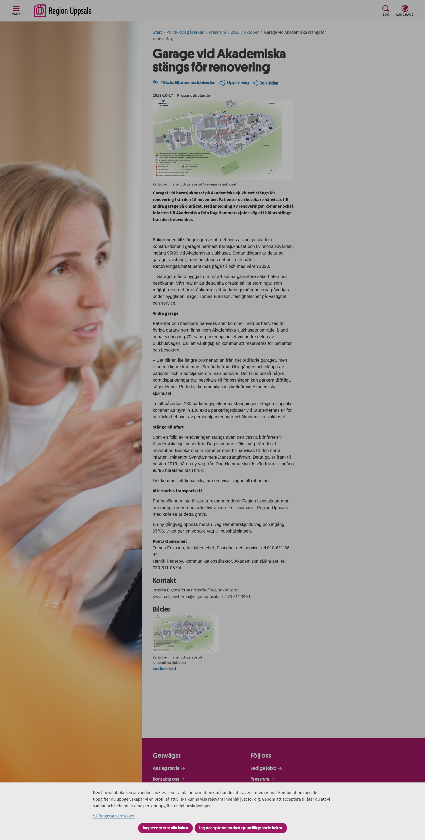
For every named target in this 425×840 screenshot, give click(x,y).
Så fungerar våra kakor (114, 816)
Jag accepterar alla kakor (166, 828)
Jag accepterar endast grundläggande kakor (241, 828)
